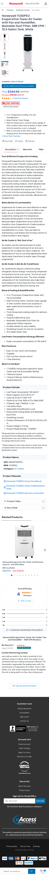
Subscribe (40, 801)
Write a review (25, 601)
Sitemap (36, 846)
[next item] (4, 76)
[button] (27, 53)
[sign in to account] (46, 3)
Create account (24, 744)
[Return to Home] (3, 10)
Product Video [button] (14, 501)
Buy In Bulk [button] (12, 508)
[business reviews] (24, 729)
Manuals (31, 141)
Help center (24, 717)
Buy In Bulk (9, 141)
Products (10, 10)
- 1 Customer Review (19, 98)
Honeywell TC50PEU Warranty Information (25, 493)
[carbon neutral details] (24, 767)
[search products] (31, 871)
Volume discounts (24, 709)
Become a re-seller (24, 757)
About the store (24, 786)
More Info (27, 149)
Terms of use (25, 846)
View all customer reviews (25, 686)
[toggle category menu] (2, 3)
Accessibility (24, 713)
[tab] (11, 150)
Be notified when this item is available (20, 86)
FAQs (41, 149)
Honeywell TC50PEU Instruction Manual (24, 481)
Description (10, 149)
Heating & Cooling (22, 10)
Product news (24, 790)
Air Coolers (36, 10)
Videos (20, 141)
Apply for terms (24, 753)
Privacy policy (12, 846)
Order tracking (24, 748)
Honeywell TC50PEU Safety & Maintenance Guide (25, 487)
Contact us (24, 721)
